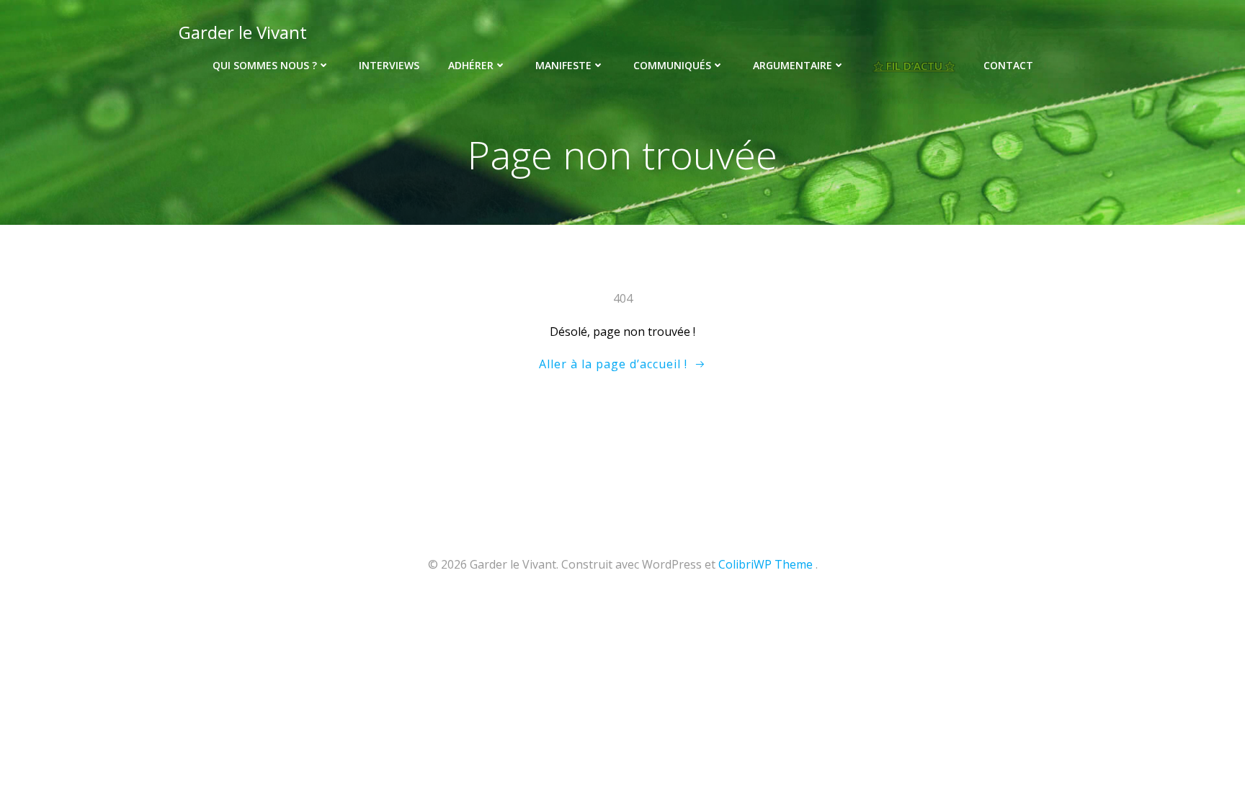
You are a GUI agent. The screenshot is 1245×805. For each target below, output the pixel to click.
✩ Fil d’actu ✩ (914, 65)
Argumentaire (792, 65)
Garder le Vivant (243, 32)
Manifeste (563, 65)
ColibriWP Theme (765, 564)
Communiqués (672, 65)
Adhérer (471, 65)
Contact (1008, 65)
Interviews (389, 65)
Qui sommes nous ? (265, 65)
